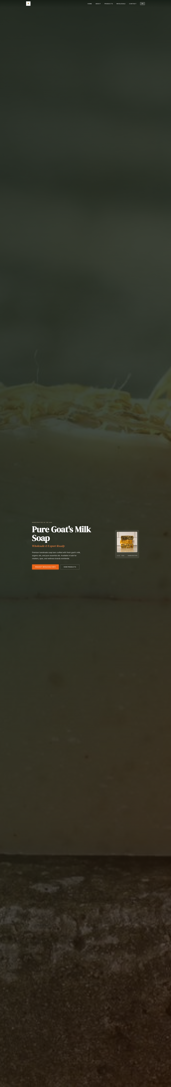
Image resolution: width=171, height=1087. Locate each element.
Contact (132, 3)
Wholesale (121, 3)
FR (142, 3)
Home (90, 3)
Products (108, 3)
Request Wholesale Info (45, 567)
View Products (70, 567)
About (98, 3)
